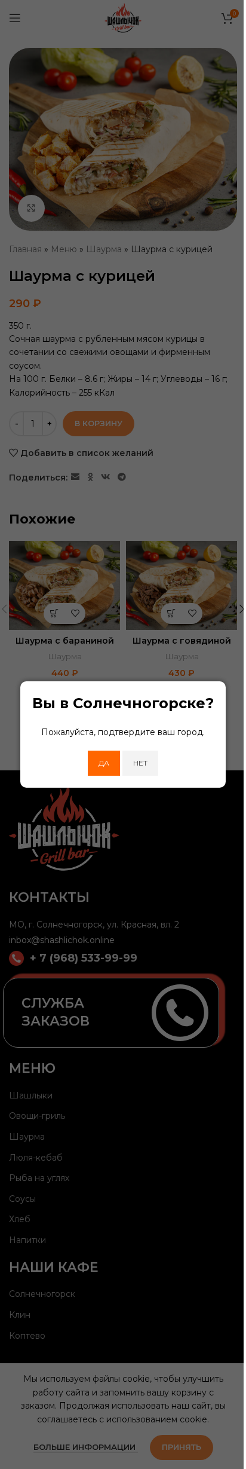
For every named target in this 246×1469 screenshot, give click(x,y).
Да (104, 762)
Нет (140, 762)
